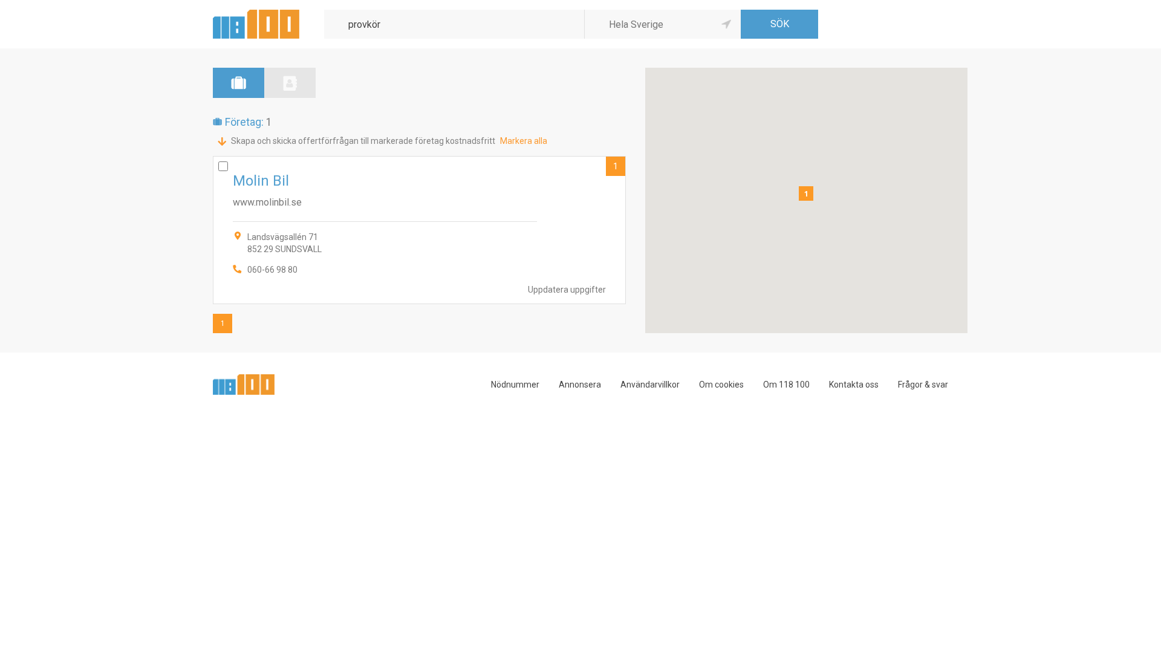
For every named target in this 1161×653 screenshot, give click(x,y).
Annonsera (580, 384)
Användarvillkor (650, 384)
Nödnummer (515, 384)
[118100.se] (256, 14)
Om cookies (721, 384)
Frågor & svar (923, 384)
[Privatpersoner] (290, 83)
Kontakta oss (854, 384)
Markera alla (523, 141)
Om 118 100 (786, 384)
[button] (806, 193)
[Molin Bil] (419, 230)
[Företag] (238, 83)
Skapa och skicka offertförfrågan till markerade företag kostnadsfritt (363, 141)
